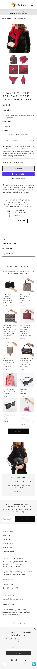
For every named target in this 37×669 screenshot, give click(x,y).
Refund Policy (6, 539)
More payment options (18, 178)
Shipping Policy (7, 547)
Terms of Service (7, 543)
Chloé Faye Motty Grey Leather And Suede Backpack (8, 362)
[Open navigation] (4, 4)
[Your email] (8, 519)
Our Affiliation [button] (7, 248)
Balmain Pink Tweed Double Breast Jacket (9, 391)
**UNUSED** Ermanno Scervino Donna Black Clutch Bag (8, 298)
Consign (18, 491)
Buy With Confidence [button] (9, 254)
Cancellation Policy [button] (9, 243)
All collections (6, 18)
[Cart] (32, 4)
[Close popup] (34, 629)
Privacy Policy (6, 535)
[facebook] (3, 588)
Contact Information (8, 551)
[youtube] (17, 588)
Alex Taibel (16, 614)
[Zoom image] (18, 39)
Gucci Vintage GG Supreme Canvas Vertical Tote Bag (26, 298)
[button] (7, 39)
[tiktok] (12, 588)
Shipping (5, 162)
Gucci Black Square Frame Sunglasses (9, 416)
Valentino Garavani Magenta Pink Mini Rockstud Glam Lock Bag (26, 418)
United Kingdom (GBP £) (18, 623)
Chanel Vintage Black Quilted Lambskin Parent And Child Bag (27, 362)
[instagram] (8, 588)
